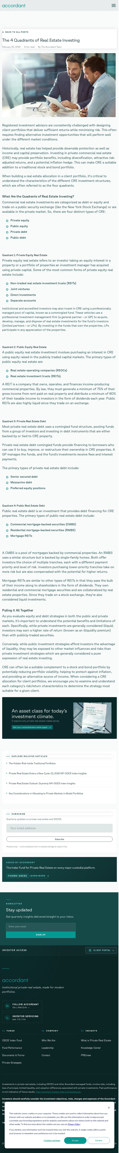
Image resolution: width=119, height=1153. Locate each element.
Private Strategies (12, 1062)
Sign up (41, 935)
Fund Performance (12, 1047)
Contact (46, 1055)
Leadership (48, 1047)
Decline (98, 1140)
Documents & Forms (13, 1055)
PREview (86, 1055)
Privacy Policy (74, 1124)
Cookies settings (52, 1140)
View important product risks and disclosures (58, 1092)
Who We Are (48, 1040)
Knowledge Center (91, 1047)
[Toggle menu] (113, 5)
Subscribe (59, 839)
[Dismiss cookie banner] (109, 1108)
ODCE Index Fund (12, 1040)
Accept (75, 1140)
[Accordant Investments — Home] (15, 980)
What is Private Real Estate (96, 1040)
